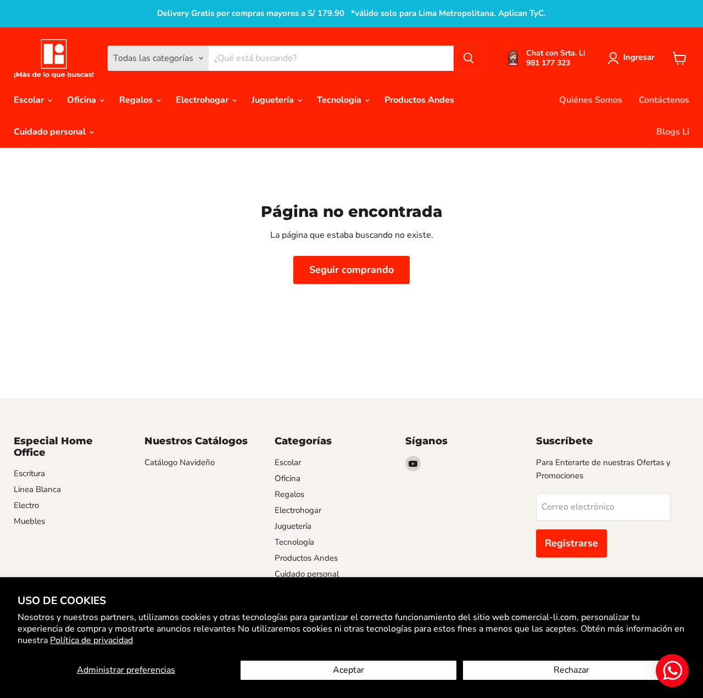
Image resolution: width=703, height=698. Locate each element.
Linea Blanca (37, 489)
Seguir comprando (351, 269)
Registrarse (571, 543)
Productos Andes (419, 100)
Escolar (30, 100)
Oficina (82, 100)
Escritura (29, 473)
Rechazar (571, 670)
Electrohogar (203, 100)
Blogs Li (672, 132)
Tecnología (340, 100)
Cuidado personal (51, 132)
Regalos (137, 100)
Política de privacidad (91, 640)
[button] (633, 58)
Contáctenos (664, 100)
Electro (26, 505)
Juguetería (274, 100)
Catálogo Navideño (179, 462)
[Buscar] (468, 58)
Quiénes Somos (590, 100)
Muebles (29, 521)
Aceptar (348, 670)
